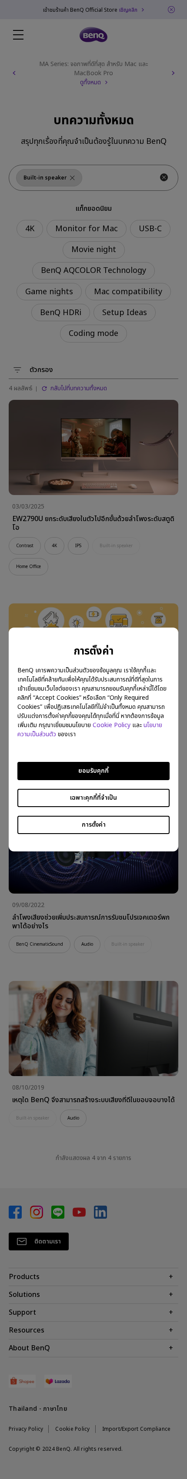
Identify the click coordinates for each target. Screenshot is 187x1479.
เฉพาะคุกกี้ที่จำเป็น (93, 797)
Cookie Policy (111, 725)
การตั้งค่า (94, 824)
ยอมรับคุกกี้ (93, 770)
